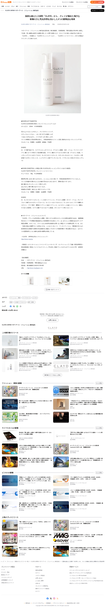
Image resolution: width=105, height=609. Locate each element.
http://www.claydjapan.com (35, 268)
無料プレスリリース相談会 (42, 588)
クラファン (71, 6)
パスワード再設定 (40, 575)
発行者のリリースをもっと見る (52, 375)
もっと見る (99, 383)
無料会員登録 (38, 570)
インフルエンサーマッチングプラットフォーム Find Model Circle (86, 580)
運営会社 (28, 603)
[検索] (103, 6)
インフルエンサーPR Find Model (78, 575)
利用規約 (48, 603)
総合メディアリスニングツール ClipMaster (81, 572)
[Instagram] (54, 598)
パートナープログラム (38, 603)
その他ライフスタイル (20, 302)
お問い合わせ (52, 320)
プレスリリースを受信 (82, 2)
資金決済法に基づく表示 (73, 603)
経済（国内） (31, 302)
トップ (2, 561)
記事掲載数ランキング (7, 580)
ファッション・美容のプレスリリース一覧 (18, 561)
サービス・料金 (5, 572)
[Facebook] (10, 306)
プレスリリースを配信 (67, 2)
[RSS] (57, 598)
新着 (3, 6)
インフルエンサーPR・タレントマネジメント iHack (83, 578)
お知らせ (37, 583)
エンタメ (7, 6)
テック (54, 6)
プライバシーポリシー (59, 603)
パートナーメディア (6, 577)
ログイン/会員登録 (98, 2)
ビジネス (48, 6)
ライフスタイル (35, 6)
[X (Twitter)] (14, 306)
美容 (11, 302)
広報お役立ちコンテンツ (7, 582)
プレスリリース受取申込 (41, 586)
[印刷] (20, 306)
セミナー (37, 591)
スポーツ (43, 6)
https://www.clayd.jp (27, 239)
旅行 (17, 6)
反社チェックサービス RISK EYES (78, 583)
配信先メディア (5, 574)
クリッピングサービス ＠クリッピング (79, 570)
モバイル (59, 6)
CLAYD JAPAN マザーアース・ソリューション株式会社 (35, 24)
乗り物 (64, 6)
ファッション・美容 (25, 6)
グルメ (13, 6)
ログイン (37, 572)
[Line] (17, 306)
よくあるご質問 (39, 580)
